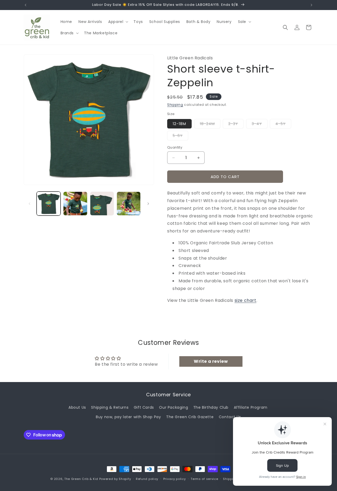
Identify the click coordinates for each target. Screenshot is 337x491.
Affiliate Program (250, 407)
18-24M (210, 124)
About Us (77, 407)
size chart (245, 300)
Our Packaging (173, 407)
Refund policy (147, 479)
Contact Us (230, 417)
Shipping (175, 104)
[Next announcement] (311, 5)
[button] (117, 21)
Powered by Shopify (115, 479)
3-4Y (259, 124)
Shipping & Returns (109, 407)
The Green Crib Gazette (190, 417)
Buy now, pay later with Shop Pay (128, 417)
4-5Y (283, 124)
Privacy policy (174, 479)
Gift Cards (144, 407)
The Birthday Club (211, 407)
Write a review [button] (211, 361)
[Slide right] (148, 203)
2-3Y (236, 124)
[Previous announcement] (25, 5)
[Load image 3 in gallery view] (102, 204)
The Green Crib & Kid (81, 479)
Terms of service (204, 479)
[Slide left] (29, 203)
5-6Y (180, 136)
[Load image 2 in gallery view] (75, 204)
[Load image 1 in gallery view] (49, 204)
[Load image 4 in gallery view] (129, 204)
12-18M (179, 123)
